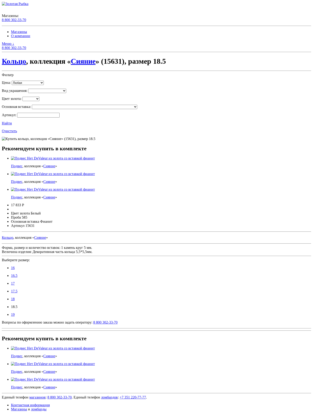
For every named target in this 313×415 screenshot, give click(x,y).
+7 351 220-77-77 (133, 397)
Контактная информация (30, 405)
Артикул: (9, 115)
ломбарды (39, 409)
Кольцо (14, 61)
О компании (20, 36)
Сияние (83, 61)
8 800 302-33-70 (14, 20)
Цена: (6, 83)
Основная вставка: (16, 107)
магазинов (37, 397)
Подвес (16, 166)
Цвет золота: (12, 99)
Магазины (19, 32)
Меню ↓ (8, 44)
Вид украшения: (14, 91)
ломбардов (109, 397)
